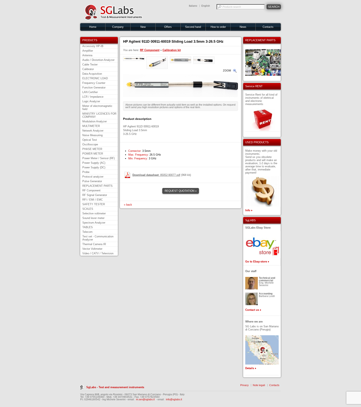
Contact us (252, 309)
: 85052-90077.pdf (156, 175)
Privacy (244, 385)
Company (118, 26)
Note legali (259, 385)
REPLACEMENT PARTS (97, 185)
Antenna (87, 55)
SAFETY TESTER (93, 204)
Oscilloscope (90, 144)
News (243, 26)
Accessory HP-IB (92, 46)
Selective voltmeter (94, 213)
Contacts (268, 26)
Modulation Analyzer (94, 121)
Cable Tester (90, 64)
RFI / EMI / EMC (92, 199)
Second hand (193, 26)
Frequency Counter (93, 82)
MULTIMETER (91, 126)
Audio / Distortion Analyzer (98, 59)
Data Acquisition (92, 73)
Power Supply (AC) (93, 162)
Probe (85, 172)
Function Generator (94, 87)
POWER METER (92, 153)
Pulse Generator (92, 181)
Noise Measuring (92, 135)
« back (128, 204)
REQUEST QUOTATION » (181, 190)
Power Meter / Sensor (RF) (98, 158)
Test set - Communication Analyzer (97, 238)
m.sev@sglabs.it (145, 399)
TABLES (87, 227)
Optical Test (89, 139)
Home (92, 26)
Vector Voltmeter (92, 248)
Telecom (87, 231)
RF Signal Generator (94, 195)
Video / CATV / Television (97, 253)
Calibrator (88, 69)
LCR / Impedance (92, 96)
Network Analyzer (92, 130)
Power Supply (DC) (93, 167)
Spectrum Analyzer (93, 222)
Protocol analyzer (92, 176)
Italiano (193, 6)
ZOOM (227, 70)
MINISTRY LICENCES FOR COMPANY (99, 115)
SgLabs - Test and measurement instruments (115, 387)
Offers (168, 26)
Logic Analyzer (91, 101)
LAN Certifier (90, 92)
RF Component (91, 190)
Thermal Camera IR (94, 244)
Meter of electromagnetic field (97, 107)
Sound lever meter (93, 218)
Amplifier (87, 50)
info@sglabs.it (174, 399)
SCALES (87, 208)
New (143, 26)
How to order (218, 26)
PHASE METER (92, 149)
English (205, 6)
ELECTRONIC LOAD (95, 78)
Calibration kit (172, 50)
